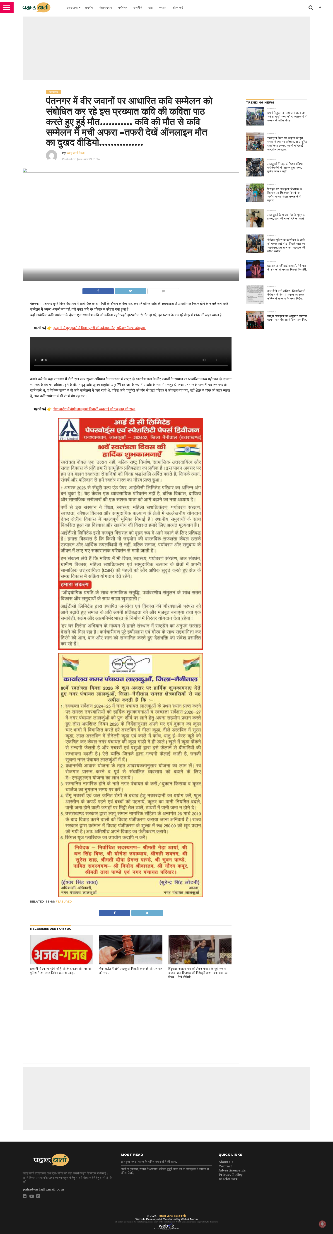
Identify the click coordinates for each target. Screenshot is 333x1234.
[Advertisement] (166, 48)
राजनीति (137, 7)
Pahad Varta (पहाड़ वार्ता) (172, 1215)
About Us (226, 1162)
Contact (225, 1166)
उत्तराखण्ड (72, 7)
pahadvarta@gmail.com (43, 1189)
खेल (150, 7)
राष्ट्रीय (89, 7)
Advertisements (232, 1170)
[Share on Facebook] (98, 290)
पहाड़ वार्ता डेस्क (75, 153)
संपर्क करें (178, 7)
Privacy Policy (231, 1175)
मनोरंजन (122, 7)
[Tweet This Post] (130, 290)
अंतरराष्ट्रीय (105, 7)
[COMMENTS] (163, 290)
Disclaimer (228, 1179)
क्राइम (162, 7)
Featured (64, 901)
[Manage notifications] (322, 1224)
